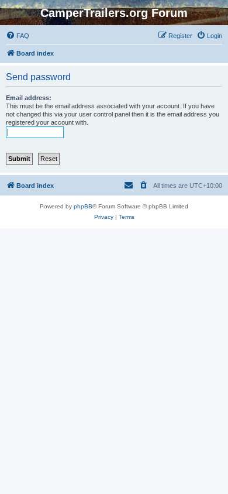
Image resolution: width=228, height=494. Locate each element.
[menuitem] (17, 36)
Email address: (28, 97)
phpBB (83, 206)
